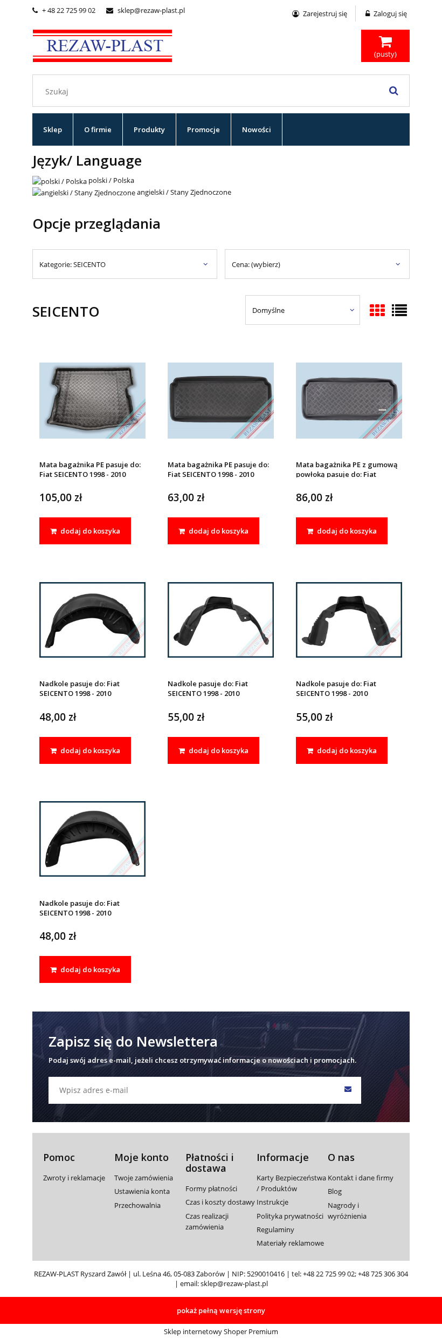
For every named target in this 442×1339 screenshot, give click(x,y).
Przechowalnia (137, 1205)
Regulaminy (275, 1229)
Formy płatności (211, 1188)
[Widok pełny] (399, 311)
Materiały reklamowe (290, 1243)
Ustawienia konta (142, 1191)
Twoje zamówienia (143, 1178)
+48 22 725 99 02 (329, 1274)
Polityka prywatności (290, 1216)
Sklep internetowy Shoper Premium (221, 1331)
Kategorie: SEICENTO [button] (72, 264)
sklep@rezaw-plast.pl (145, 10)
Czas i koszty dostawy (220, 1202)
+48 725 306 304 (383, 1274)
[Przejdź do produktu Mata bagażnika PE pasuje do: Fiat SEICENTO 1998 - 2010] (92, 400)
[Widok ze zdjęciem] (377, 311)
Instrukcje (272, 1202)
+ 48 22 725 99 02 (63, 10)
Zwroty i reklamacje (74, 1178)
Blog (335, 1191)
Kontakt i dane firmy (360, 1178)
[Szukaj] (393, 90)
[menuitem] (52, 129)
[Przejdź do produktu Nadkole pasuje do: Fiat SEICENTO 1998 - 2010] (92, 619)
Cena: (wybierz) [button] (256, 264)
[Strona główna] (102, 44)
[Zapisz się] (347, 1090)
